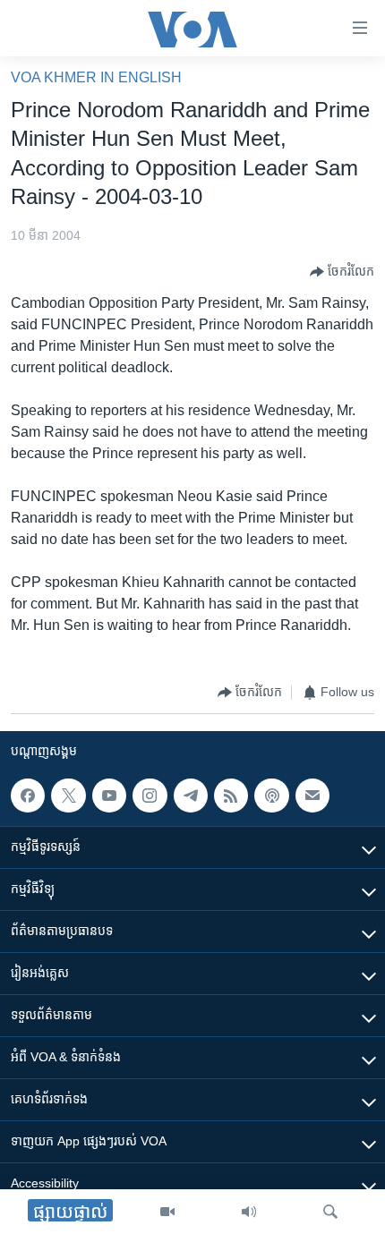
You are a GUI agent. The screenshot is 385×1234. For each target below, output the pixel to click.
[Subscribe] (312, 796)
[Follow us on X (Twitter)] (68, 796)
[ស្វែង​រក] (330, 1211)
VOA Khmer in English (96, 77)
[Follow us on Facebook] (28, 796)
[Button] (342, 272)
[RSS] (231, 796)
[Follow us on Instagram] (150, 796)
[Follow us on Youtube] (109, 796)
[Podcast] (271, 796)
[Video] (167, 1211)
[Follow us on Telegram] (191, 796)
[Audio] (249, 1211)
